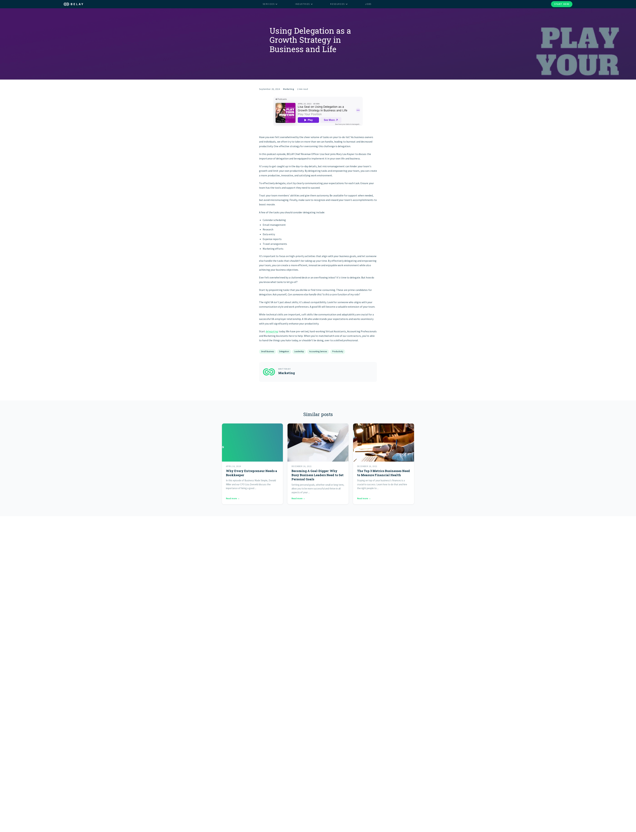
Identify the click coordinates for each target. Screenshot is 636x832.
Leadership (299, 351)
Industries (302, 4)
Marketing (288, 89)
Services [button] (269, 4)
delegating (272, 331)
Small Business (267, 351)
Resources (337, 4)
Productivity (337, 351)
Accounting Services (318, 351)
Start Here (562, 4)
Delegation (284, 351)
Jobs (368, 4)
